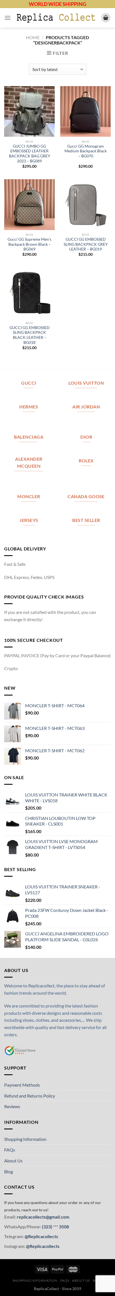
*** (55, 1226)
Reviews (12, 1106)
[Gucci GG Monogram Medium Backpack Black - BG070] (85, 111)
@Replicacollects (41, 1236)
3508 (63, 1226)
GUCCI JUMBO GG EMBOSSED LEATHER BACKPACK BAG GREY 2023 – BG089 (29, 153)
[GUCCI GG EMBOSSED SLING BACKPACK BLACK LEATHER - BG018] (29, 293)
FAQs (9, 1149)
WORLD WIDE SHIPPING (57, 4)
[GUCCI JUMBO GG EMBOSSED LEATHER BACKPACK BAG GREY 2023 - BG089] (29, 111)
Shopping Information (25, 1139)
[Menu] (7, 18)
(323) (47, 1226)
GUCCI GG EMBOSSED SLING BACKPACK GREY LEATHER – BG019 (86, 244)
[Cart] (105, 17)
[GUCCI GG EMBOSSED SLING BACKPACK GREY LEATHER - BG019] (85, 204)
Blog (8, 1171)
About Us (13, 1160)
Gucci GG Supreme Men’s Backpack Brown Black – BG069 (29, 244)
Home (33, 37)
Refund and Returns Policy (29, 1095)
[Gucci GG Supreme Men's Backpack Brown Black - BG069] (29, 204)
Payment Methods (22, 1084)
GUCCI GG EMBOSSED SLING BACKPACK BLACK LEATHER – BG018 (29, 335)
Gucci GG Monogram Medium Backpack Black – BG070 (85, 151)
